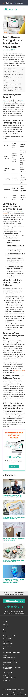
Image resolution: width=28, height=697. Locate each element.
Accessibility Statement (13, 692)
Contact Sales (19, 2)
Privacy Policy (6, 689)
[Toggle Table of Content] (22, 69)
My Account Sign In (19, 3)
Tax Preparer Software (9, 592)
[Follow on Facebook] (5, 607)
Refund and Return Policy (17, 689)
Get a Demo (14, 467)
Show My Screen (7, 641)
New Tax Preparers (8, 643)
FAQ (4, 648)
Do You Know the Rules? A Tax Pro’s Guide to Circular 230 (13, 560)
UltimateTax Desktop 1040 (9, 660)
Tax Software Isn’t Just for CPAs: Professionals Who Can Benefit (12, 496)
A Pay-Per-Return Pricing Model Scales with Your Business (13, 89)
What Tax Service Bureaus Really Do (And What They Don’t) (14, 517)
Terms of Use (6, 680)
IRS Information (7, 646)
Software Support (8, 3)
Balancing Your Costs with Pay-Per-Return (12, 84)
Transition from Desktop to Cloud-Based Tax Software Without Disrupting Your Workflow (13, 581)
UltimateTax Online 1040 (9, 657)
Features (5, 655)
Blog (4, 629)
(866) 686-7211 (9, 2)
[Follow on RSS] (15, 607)
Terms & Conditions (7, 695)
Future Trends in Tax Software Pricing (13, 87)
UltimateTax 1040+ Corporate (10, 662)
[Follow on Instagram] (19, 607)
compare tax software (18, 370)
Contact (5, 632)
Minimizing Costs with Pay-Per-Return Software (13, 78)
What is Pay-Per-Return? (10, 71)
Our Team (5, 627)
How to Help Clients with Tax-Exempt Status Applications (14, 539)
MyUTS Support (7, 638)
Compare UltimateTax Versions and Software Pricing (12, 668)
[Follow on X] (8, 607)
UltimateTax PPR (7, 665)
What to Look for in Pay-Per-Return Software (12, 81)
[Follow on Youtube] (12, 607)
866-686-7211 (6, 675)
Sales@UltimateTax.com (9, 678)
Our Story (5, 624)
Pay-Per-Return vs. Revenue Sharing (12, 73)
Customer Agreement (20, 695)
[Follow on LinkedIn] (22, 607)
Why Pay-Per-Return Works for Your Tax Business (13, 75)
